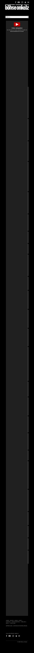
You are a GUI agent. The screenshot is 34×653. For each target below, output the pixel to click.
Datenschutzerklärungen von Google (17, 31)
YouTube (18, 2)
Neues (12, 620)
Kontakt (8, 621)
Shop (20, 620)
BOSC (7, 623)
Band (16, 620)
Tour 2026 (12, 623)
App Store (25, 2)
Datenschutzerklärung (20, 625)
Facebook (15, 2)
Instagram (22, 2)
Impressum (9, 625)
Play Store (28, 2)
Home (7, 620)
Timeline (23, 621)
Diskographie (16, 621)
